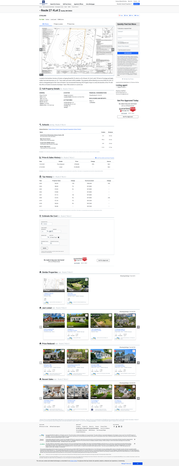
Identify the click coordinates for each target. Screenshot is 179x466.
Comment (120, 31)
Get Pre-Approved (128, 116)
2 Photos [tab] (46, 24)
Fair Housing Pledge (101, 430)
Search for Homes (55, 4)
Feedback (78, 426)
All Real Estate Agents (55, 426)
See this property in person (124, 50)
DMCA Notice (92, 430)
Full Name (120, 37)
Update (44, 248)
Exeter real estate (92, 420)
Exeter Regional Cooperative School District (70, 129)
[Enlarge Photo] (112, 28)
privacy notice (73, 461)
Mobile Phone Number (123, 46)
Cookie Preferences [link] (80, 432)
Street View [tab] (71, 24)
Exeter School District (54, 129)
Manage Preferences (126, 463)
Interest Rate (43, 235)
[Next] (138, 327)
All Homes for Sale (43, 426)
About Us (130, 1)
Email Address (120, 41)
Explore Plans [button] (108, 454)
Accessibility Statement (81, 430)
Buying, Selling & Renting (121, 1)
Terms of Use (130, 74)
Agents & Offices (78, 4)
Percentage (43, 229)
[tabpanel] (76, 51)
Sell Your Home (67, 4)
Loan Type (51, 235)
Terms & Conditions (105, 428)
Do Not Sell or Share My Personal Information (87, 428)
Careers (135, 1)
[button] (136, 4)
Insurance (44, 241)
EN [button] (139, 1)
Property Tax (54, 241)
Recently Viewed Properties (124, 4)
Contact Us (84, 426)
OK (137, 463)
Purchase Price (44, 221)
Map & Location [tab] (59, 24)
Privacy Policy (104, 426)
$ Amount (55, 229)
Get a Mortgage (90, 4)
